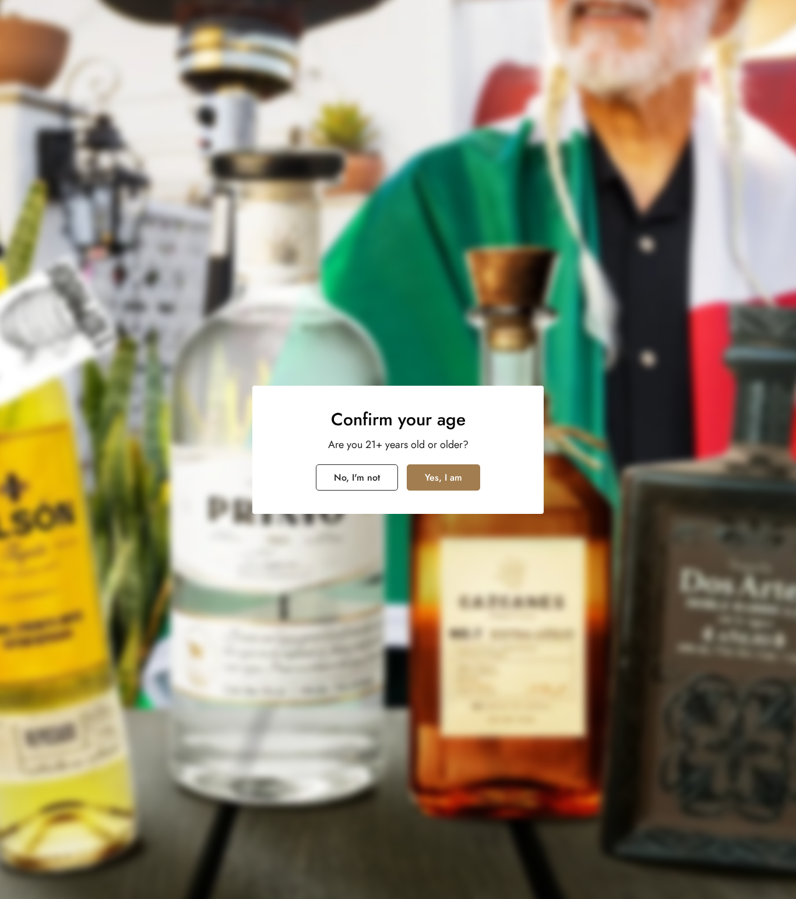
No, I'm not (357, 477)
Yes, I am (443, 477)
